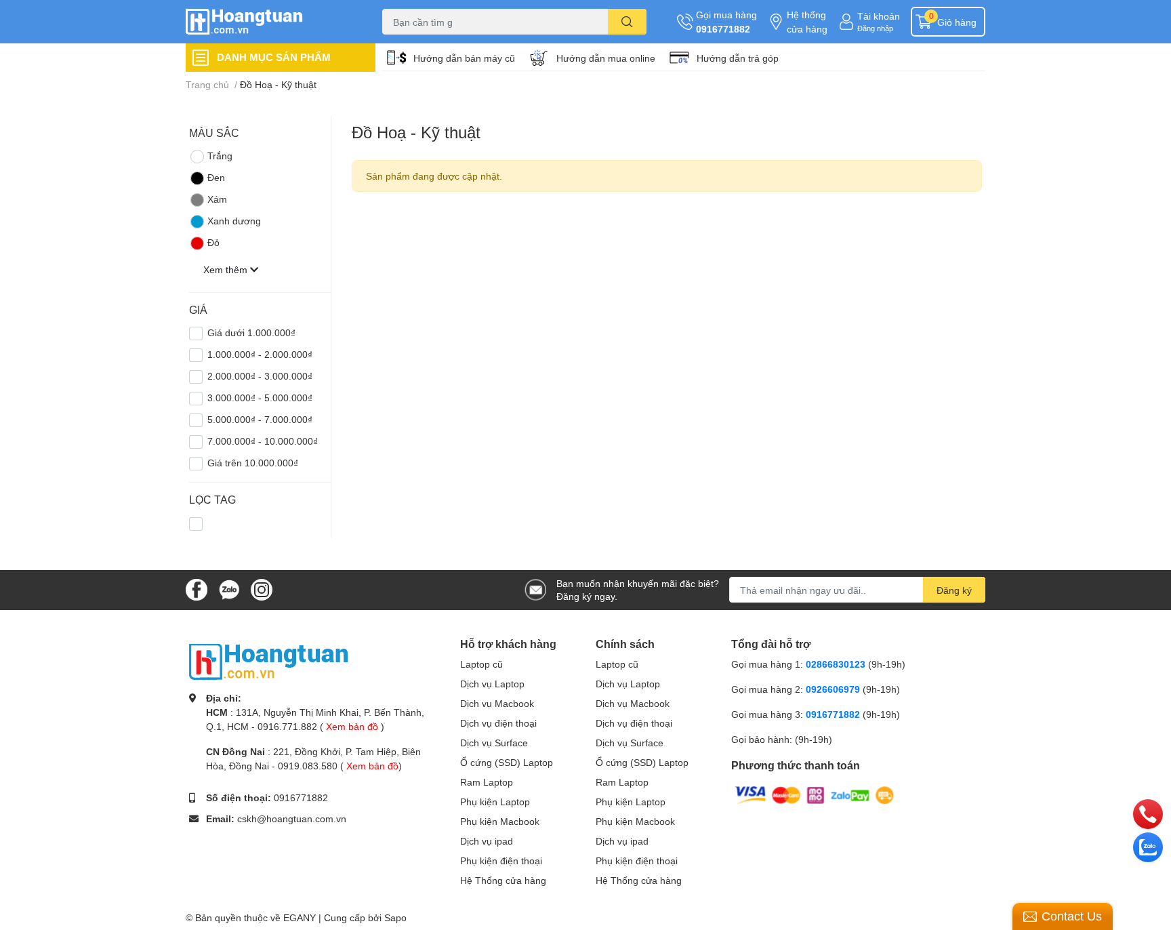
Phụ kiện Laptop (495, 801)
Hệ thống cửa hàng (807, 22)
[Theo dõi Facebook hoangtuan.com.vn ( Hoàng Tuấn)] (196, 588)
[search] (627, 22)
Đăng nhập (875, 28)
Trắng (219, 155)
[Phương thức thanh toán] (814, 794)
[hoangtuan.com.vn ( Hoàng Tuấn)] (270, 22)
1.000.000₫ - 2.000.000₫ (259, 354)
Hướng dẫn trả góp (738, 58)
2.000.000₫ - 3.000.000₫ (259, 376)
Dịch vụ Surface (494, 742)
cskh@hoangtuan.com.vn (291, 818)
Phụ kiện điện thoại (501, 860)
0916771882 (723, 29)
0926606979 (833, 689)
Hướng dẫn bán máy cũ (464, 58)
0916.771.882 (287, 726)
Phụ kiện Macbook (499, 821)
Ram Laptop (486, 782)
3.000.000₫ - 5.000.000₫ (259, 397)
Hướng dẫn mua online (605, 58)
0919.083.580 (307, 765)
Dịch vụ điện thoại (498, 723)
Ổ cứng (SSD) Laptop (506, 762)
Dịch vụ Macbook (497, 703)
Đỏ (213, 242)
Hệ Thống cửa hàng (503, 880)
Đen (216, 177)
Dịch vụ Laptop (492, 683)
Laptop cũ (481, 664)
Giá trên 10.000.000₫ (252, 462)
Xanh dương (234, 220)
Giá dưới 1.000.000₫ (251, 332)
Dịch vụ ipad (486, 841)
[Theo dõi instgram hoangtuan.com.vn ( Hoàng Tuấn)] (261, 588)
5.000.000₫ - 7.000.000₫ (259, 419)
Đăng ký (954, 590)
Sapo (395, 917)
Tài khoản (878, 16)
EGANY (299, 917)
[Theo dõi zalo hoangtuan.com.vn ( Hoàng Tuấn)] (229, 588)
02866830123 (835, 664)
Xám (217, 199)
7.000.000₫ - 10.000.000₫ (262, 441)
